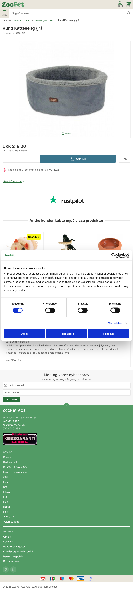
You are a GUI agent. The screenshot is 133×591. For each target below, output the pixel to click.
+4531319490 (11, 421)
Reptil (6, 506)
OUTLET (8, 477)
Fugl (5, 496)
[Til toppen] (66, 406)
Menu (4, 15)
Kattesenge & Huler (43, 20)
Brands (7, 457)
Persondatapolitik (13, 556)
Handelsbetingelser (14, 546)
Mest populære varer (15, 472)
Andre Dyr (9, 516)
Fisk (5, 501)
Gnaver (7, 491)
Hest (5, 511)
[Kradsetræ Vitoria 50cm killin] (66, 247)
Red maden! (10, 462)
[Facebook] (6, 569)
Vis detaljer (115, 323)
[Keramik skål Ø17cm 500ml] (110, 247)
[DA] (13, 4)
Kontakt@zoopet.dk (14, 424)
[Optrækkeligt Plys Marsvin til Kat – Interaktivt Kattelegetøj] (23, 247)
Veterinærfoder (11, 521)
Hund (6, 482)
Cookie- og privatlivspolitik (18, 551)
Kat (28, 20)
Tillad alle (108, 333)
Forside (17, 20)
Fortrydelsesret (11, 561)
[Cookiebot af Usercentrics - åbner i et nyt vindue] (114, 255)
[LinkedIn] (13, 569)
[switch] (50, 310)
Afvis (24, 333)
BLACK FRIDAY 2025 (15, 467)
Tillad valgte (66, 333)
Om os (7, 536)
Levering (8, 541)
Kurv (128, 6)
